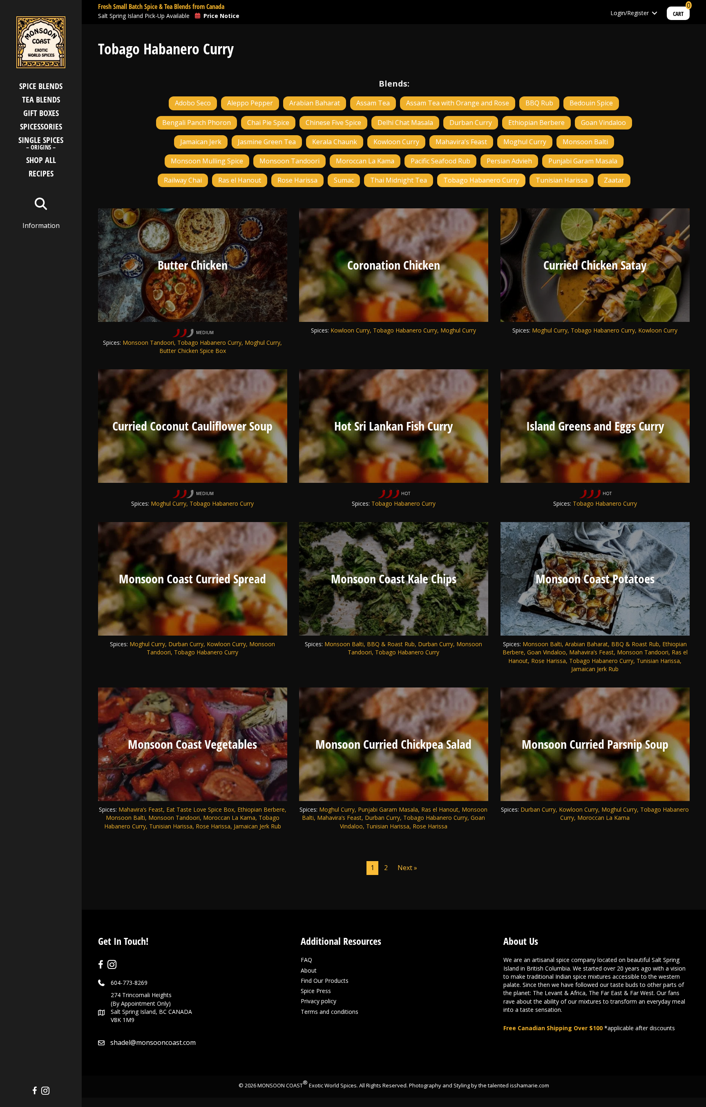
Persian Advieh (509, 160)
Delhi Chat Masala (405, 122)
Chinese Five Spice (333, 122)
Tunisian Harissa (562, 180)
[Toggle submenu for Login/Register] (654, 13)
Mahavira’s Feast (461, 141)
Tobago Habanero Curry (481, 180)
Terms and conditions (329, 1011)
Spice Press (316, 991)
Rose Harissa (297, 180)
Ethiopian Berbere (536, 122)
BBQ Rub (539, 102)
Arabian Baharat (314, 102)
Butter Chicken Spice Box (192, 351)
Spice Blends (41, 86)
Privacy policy (318, 1001)
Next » (407, 867)
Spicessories (41, 126)
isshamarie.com (529, 1085)
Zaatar (614, 180)
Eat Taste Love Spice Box (200, 809)
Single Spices (40, 144)
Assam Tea (373, 102)
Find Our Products (325, 980)
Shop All (41, 159)
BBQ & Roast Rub (391, 644)
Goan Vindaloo (603, 122)
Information (41, 225)
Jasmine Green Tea (267, 141)
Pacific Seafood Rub (440, 160)
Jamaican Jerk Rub (257, 826)
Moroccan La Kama (365, 160)
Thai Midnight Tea (398, 180)
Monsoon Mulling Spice (207, 160)
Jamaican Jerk (200, 141)
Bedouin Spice (591, 102)
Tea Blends (41, 99)
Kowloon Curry (396, 141)
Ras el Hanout (239, 180)
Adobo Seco (193, 102)
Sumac (344, 180)
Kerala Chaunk (334, 141)
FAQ (306, 960)
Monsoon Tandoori (289, 160)
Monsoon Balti (585, 141)
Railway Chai (183, 180)
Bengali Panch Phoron (196, 122)
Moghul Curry (524, 141)
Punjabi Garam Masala (582, 160)
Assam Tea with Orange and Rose (457, 102)
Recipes (41, 173)
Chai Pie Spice (268, 122)
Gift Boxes (41, 112)
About (309, 970)
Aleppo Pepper (250, 102)
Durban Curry (470, 122)
